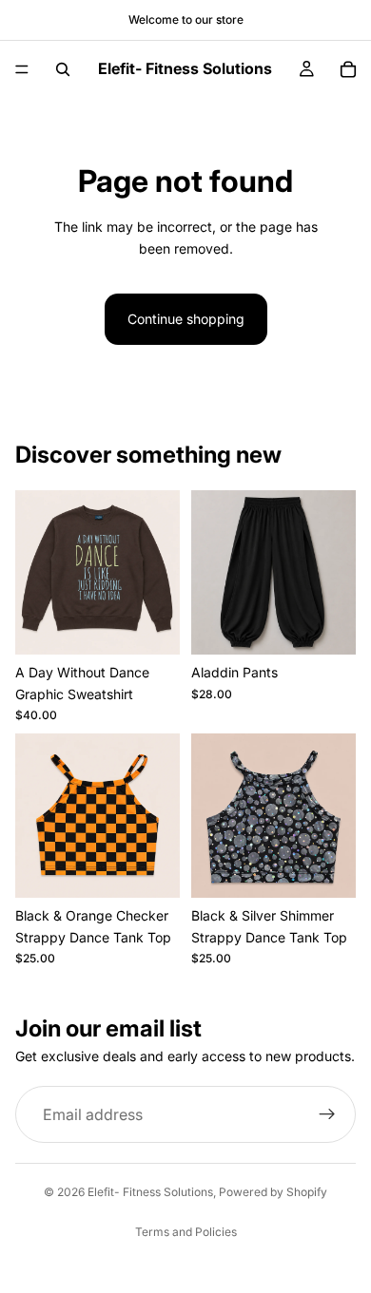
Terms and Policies (186, 1232)
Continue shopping (185, 319)
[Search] (63, 69)
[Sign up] (327, 1114)
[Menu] (22, 69)
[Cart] (348, 69)
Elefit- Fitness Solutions (150, 1192)
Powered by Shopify (273, 1192)
